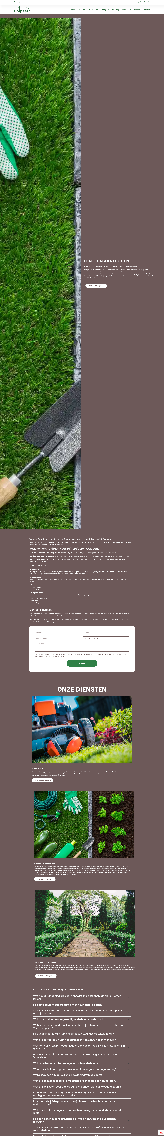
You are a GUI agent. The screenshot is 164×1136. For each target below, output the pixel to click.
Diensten (81, 9)
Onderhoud (93, 9)
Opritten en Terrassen (130, 9)
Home (72, 9)
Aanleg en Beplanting (109, 9)
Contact (146, 9)
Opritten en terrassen (45, 962)
